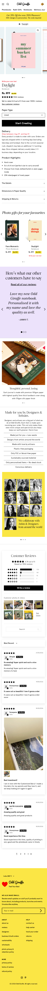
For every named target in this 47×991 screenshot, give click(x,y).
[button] (7, 97)
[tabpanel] (12, 235)
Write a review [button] (23, 588)
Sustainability (7, 940)
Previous (2, 234)
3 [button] (24, 854)
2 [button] (20, 854)
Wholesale (6, 945)
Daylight (35, 246)
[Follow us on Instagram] (22, 978)
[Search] (8, 4)
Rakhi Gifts (17, 10)
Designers (5, 932)
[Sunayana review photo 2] (7, 774)
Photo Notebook (12, 249)
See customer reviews (10, 104)
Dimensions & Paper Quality (14, 191)
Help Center (30, 927)
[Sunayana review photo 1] (23, 744)
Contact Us (30, 923)
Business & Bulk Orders (10, 936)
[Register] (41, 911)
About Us (5, 923)
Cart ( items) (43, 4)
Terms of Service (8, 967)
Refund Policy (7, 971)
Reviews (4, 927)
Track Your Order (32, 932)
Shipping (29, 940)
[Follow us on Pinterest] (25, 978)
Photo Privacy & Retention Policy (8, 950)
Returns (29, 936)
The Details (6, 183)
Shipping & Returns (10, 199)
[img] (9, 653)
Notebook (35, 249)
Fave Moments (12, 246)
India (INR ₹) (7, 876)
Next (45, 234)
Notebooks (28, 10)
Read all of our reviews (23, 284)
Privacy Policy (7, 963)
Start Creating (23, 123)
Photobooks (6, 10)
